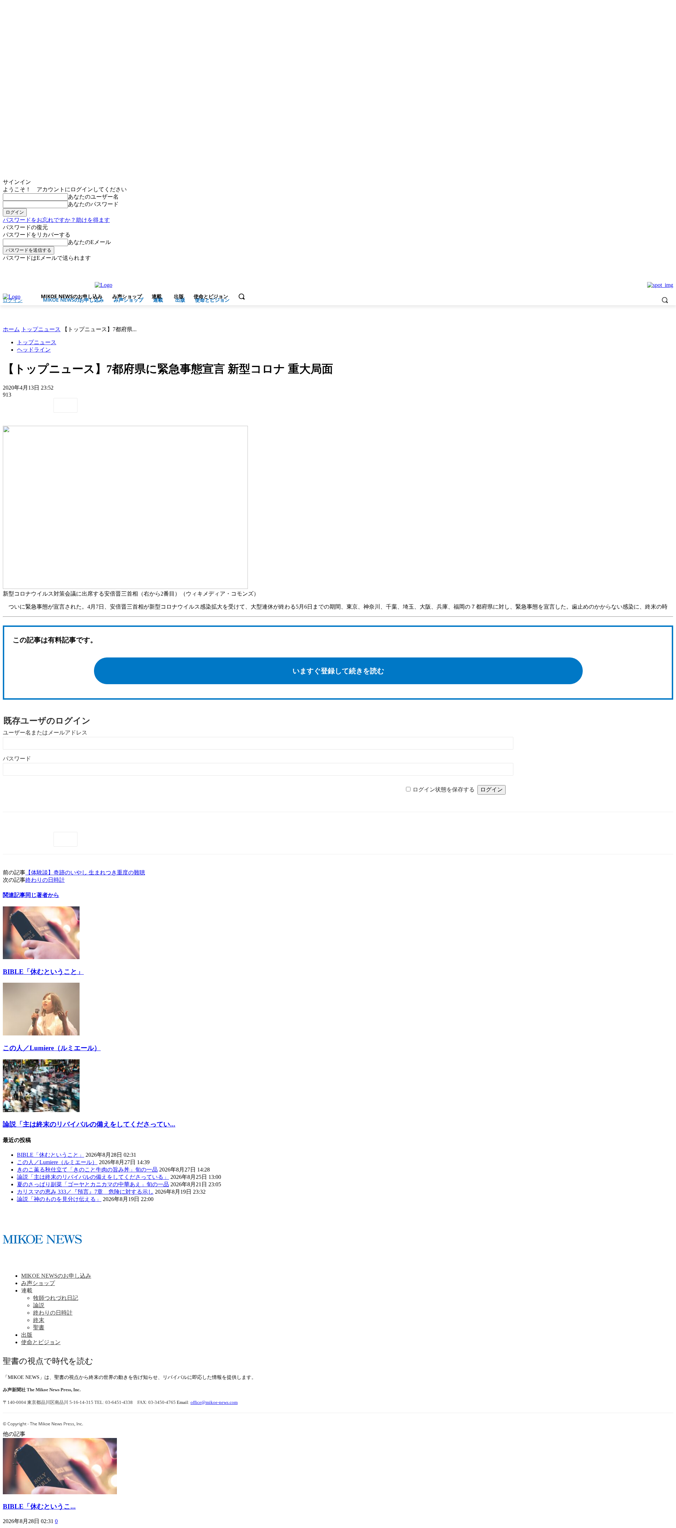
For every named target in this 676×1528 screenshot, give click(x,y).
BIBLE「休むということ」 (43, 971)
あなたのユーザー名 (93, 197)
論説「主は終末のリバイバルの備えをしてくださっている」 (93, 1177)
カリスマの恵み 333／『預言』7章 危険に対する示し (85, 1192)
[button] (241, 296)
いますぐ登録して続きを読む (338, 671)
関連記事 (14, 895)
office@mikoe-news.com (214, 1402)
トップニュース (41, 329)
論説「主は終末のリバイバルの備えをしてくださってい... (89, 1124)
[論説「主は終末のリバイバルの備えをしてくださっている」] (41, 1110)
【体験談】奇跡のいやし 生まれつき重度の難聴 (85, 872)
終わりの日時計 (45, 880)
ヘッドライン (34, 350)
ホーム (11, 329)
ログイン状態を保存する (444, 789)
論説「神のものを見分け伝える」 (59, 1199)
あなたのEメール (89, 242)
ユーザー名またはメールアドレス (45, 733)
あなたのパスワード (93, 204)
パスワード (17, 759)
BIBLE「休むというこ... (39, 1506)
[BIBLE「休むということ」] (41, 957)
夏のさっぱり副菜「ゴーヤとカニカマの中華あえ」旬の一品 (93, 1184)
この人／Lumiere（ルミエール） (52, 1048)
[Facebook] (659, 267)
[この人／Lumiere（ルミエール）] (41, 1033)
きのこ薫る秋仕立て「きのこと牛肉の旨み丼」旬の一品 (87, 1170)
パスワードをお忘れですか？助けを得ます (56, 220)
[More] (65, 405)
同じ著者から (42, 895)
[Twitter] (669, 267)
